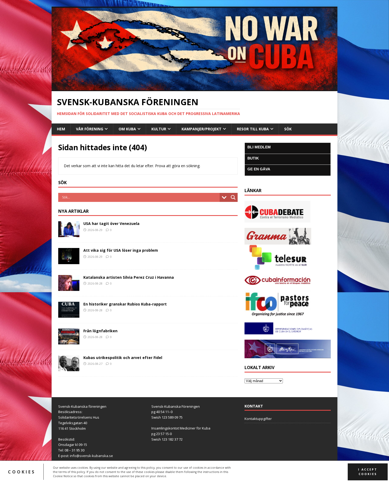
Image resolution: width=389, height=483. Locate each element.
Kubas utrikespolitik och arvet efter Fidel (122, 357)
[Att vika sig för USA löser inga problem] (68, 260)
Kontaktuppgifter (258, 418)
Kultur (158, 128)
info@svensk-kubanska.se (91, 455)
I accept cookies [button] (367, 472)
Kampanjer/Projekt (201, 128)
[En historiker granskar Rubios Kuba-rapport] (68, 314)
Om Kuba (127, 128)
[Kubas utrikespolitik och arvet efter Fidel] (68, 368)
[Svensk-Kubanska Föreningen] (194, 88)
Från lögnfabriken (100, 330)
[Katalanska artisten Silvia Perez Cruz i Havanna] (68, 287)
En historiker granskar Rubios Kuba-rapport (125, 304)
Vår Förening (89, 128)
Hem (61, 128)
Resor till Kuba (253, 128)
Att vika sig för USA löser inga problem (120, 250)
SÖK (288, 128)
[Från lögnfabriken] (68, 341)
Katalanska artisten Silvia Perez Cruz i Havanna (128, 277)
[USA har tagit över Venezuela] (68, 234)
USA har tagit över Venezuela (111, 223)
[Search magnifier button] (233, 197)
